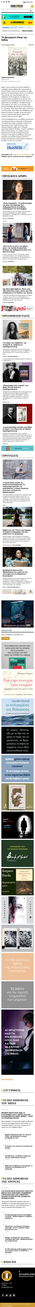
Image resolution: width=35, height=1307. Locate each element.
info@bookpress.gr (7, 1287)
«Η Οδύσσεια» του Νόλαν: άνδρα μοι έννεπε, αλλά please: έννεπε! (18, 1156)
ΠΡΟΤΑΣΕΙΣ (7, 1170)
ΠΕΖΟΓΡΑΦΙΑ (27, 31)
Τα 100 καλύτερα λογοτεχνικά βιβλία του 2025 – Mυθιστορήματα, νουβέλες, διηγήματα (18, 1216)
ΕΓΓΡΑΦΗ (5, 638)
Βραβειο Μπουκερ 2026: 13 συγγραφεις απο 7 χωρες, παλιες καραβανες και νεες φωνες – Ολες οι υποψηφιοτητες (17, 1115)
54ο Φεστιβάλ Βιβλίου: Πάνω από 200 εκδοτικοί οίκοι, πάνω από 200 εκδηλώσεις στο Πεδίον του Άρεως (17, 291)
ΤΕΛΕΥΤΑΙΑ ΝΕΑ (5, 1109)
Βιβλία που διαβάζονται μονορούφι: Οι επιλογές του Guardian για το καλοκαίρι (18, 1167)
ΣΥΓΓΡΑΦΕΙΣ (12, 1090)
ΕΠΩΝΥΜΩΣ (8, 1149)
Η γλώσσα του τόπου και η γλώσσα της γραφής (18, 1146)
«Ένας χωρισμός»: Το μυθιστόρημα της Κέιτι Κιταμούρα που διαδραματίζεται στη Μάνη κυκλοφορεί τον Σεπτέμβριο (17, 206)
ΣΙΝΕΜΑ (7, 1231)
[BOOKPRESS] (17, 6)
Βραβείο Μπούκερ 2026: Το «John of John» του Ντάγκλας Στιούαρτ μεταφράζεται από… (18, 1136)
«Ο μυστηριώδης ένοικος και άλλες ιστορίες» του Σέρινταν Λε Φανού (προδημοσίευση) (17, 429)
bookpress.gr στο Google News (22, 154)
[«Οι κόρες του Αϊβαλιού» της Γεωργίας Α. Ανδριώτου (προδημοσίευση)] (17, 330)
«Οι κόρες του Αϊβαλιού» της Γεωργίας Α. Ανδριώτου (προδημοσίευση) (14, 345)
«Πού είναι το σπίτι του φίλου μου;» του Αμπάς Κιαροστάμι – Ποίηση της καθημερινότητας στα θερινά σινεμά (17, 249)
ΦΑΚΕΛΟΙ (9, 1261)
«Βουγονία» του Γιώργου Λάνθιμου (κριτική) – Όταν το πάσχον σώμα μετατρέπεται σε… (17, 1227)
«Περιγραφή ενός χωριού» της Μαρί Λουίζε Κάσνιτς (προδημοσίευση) (15, 387)
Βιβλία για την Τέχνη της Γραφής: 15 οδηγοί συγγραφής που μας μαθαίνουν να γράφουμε (17, 532)
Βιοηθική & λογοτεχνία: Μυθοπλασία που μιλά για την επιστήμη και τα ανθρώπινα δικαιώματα (15, 573)
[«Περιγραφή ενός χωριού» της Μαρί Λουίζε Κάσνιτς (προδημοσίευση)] (17, 373)
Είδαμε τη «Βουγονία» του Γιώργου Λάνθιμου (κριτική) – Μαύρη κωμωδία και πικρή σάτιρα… (19, 1239)
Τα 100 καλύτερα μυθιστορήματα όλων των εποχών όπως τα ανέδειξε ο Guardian (18, 1250)
